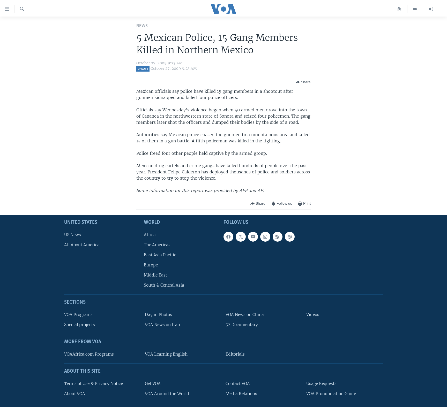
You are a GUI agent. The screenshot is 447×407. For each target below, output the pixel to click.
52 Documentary (242, 324)
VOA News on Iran (162, 324)
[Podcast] (290, 236)
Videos (312, 314)
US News (72, 234)
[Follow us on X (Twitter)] (240, 236)
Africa (150, 234)
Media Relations (241, 393)
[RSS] (277, 236)
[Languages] (399, 9)
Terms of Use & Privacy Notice (93, 383)
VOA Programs (78, 314)
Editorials (235, 354)
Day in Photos (158, 314)
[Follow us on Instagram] (265, 236)
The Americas (157, 244)
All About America (82, 244)
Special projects (79, 324)
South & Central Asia (164, 285)
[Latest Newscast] (431, 9)
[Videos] (415, 9)
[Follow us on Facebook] (228, 236)
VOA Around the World (167, 393)
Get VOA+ (154, 383)
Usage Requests (321, 383)
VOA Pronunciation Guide (331, 393)
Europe (151, 265)
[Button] (303, 82)
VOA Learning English (166, 354)
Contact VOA (238, 383)
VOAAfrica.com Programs (89, 354)
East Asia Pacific (160, 254)
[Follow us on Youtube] (253, 236)
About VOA (74, 393)
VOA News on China (245, 314)
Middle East (155, 275)
